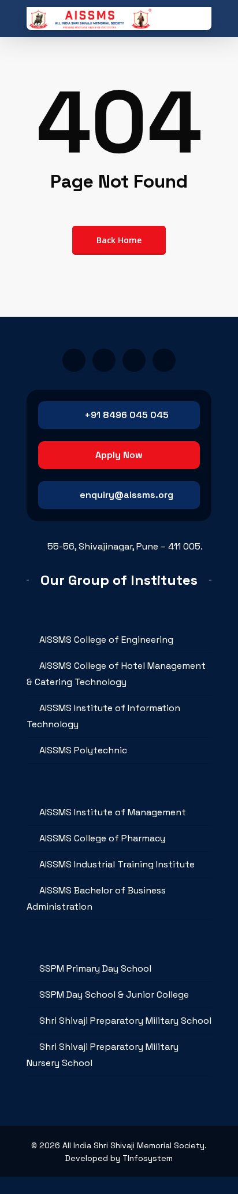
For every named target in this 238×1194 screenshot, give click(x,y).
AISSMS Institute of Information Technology (103, 716)
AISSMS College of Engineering (106, 639)
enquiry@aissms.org (126, 495)
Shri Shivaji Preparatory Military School (125, 1020)
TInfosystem (147, 1158)
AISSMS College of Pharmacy (102, 838)
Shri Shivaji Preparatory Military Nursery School (102, 1055)
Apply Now (119, 455)
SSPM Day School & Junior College (114, 994)
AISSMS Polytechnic (83, 750)
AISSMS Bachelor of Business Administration (96, 898)
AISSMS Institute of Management (112, 812)
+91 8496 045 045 (126, 415)
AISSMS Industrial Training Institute (117, 864)
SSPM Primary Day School (95, 968)
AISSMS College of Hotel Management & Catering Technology (116, 674)
